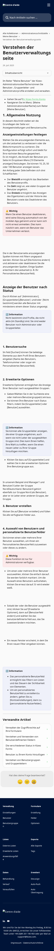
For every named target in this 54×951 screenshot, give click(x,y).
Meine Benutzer (10, 36)
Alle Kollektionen (10, 33)
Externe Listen (9, 845)
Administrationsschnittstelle (35, 33)
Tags (33, 851)
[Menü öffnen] (48, 5)
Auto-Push (35, 884)
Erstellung (35, 812)
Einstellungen (9, 812)
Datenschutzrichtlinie (33, 942)
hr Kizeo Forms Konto (34, 99)
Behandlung (8, 878)
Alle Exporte (36, 845)
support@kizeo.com (27, 936)
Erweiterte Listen (10, 851)
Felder (34, 818)
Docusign (35, 878)
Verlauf (6, 884)
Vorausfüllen (9, 889)
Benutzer (7, 818)
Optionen (35, 823)
